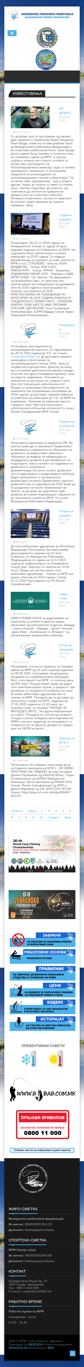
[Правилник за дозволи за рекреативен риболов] (30, 426)
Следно (53, 817)
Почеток (17, 811)
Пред (32, 811)
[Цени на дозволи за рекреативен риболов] (42, 990)
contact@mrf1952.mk (25, 356)
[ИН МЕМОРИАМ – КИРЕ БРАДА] (30, 117)
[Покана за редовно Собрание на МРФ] (30, 523)
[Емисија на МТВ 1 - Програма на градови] (30, 746)
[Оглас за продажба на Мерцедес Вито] (30, 650)
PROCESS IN (18, 1348)
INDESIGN (35, 1344)
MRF (51, 1348)
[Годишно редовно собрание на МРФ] (30, 223)
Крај (67, 817)
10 (41, 817)
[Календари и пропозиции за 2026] (30, 330)
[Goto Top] (72, 1353)
